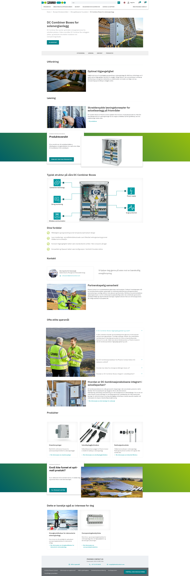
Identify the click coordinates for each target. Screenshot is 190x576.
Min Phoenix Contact (140, 7)
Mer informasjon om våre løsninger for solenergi (102, 401)
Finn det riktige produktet (61, 159)
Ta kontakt (53, 42)
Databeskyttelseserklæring (98, 570)
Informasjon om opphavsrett (68, 570)
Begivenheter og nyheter (91, 7)
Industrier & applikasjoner (62, 7)
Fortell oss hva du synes (135, 572)
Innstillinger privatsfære (51, 573)
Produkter (47, 7)
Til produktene (93, 121)
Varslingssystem (112, 570)
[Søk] (119, 2)
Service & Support (109, 7)
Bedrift (77, 7)
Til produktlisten (58, 490)
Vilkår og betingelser (83, 570)
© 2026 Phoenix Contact (51, 570)
